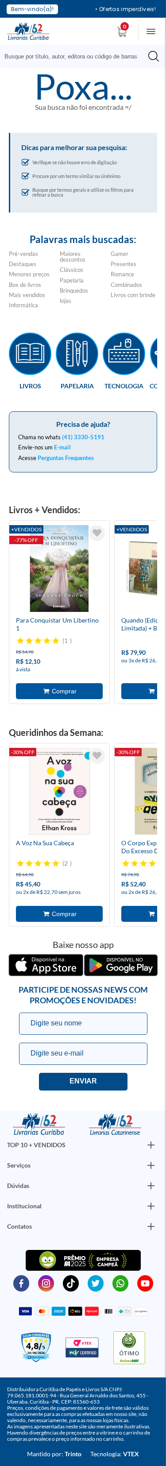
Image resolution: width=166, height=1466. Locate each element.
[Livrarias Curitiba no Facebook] (21, 1282)
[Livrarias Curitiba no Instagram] (46, 1282)
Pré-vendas (23, 253)
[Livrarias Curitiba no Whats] (120, 1282)
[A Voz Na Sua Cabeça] (59, 792)
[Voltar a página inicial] (28, 30)
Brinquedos (74, 290)
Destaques (22, 263)
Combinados (126, 284)
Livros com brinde (133, 294)
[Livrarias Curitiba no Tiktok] (71, 1282)
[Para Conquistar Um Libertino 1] (59, 569)
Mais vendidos (27, 294)
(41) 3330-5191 (83, 437)
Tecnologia (123, 385)
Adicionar (59, 691)
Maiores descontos (72, 256)
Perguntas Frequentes (66, 457)
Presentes (123, 263)
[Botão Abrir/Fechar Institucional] (151, 1145)
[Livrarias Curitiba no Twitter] (96, 1282)
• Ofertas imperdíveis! (125, 9)
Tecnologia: (114, 1454)
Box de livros (25, 284)
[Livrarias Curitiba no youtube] (145, 1282)
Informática (23, 305)
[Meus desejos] (97, 533)
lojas (65, 300)
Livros (30, 385)
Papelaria (72, 280)
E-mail (62, 447)
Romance (122, 274)
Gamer (119, 253)
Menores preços (29, 274)
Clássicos (71, 269)
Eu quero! (83, 1082)
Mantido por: (54, 1454)
